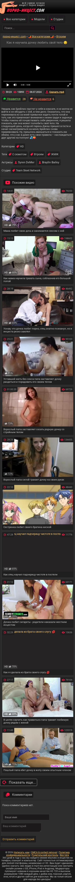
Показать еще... (22, 782)
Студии (58, 19)
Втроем (38, 154)
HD (22, 146)
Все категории (15, 19)
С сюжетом (19, 154)
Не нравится (42, 99)
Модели (39, 19)
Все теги (64, 855)
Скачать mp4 (56, 91)
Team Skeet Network (28, 170)
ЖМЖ (54, 154)
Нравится (13, 99)
